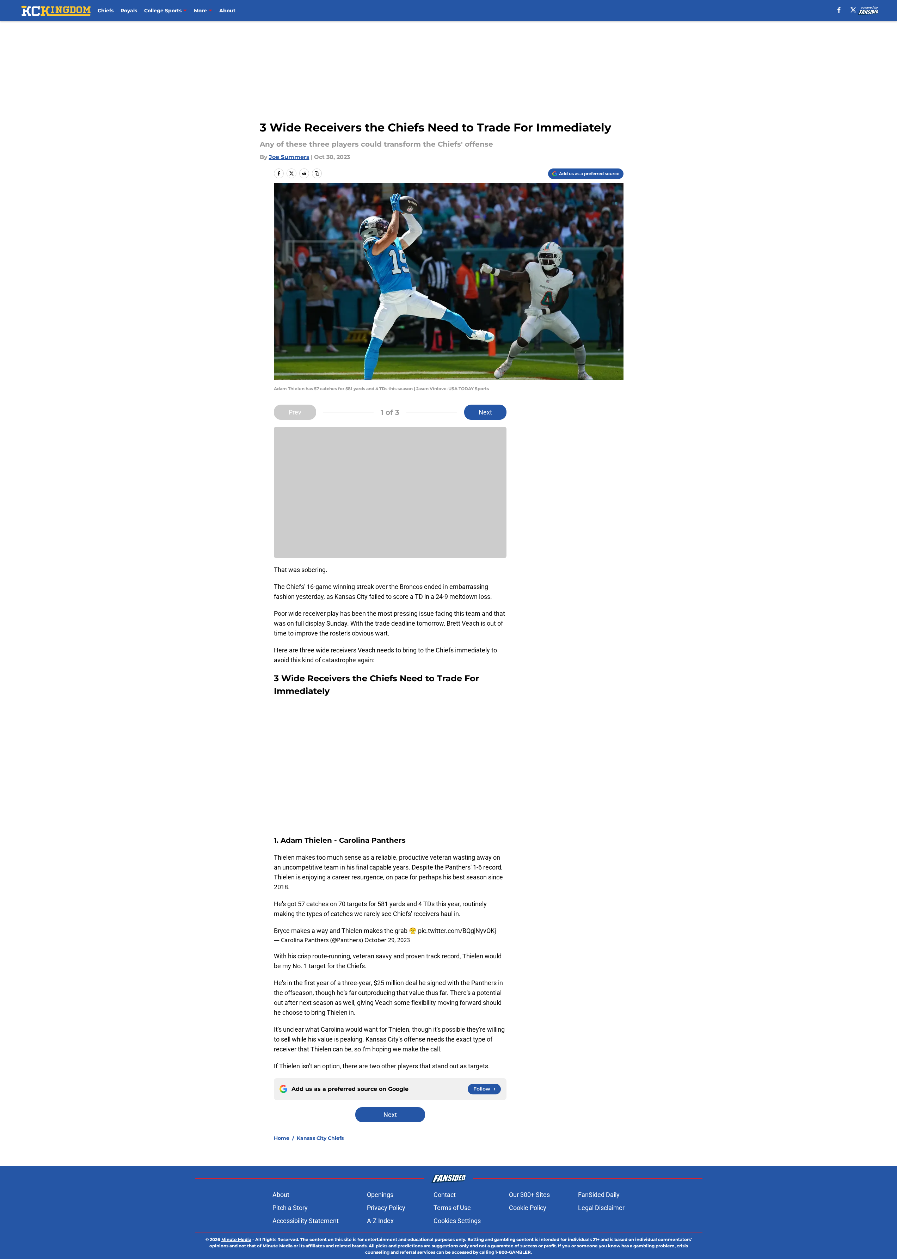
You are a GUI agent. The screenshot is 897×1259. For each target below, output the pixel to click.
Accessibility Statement (305, 1220)
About (227, 10)
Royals (129, 10)
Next (485, 412)
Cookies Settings (457, 1220)
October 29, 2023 (387, 940)
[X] (853, 10)
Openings (380, 1194)
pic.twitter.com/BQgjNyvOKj (457, 930)
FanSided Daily (599, 1194)
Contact (445, 1194)
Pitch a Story (290, 1207)
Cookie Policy (527, 1207)
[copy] (317, 173)
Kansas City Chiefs (320, 1138)
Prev (295, 412)
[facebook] (839, 10)
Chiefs (105, 10)
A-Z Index (380, 1220)
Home (281, 1138)
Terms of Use (452, 1207)
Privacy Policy (386, 1207)
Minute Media (236, 1239)
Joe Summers (289, 157)
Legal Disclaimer (601, 1207)
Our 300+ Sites (529, 1194)
